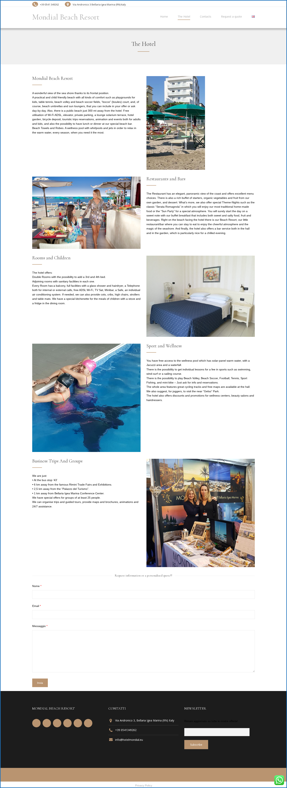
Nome (36, 586)
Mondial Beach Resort (65, 17)
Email (36, 605)
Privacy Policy (143, 785)
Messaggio (39, 626)
